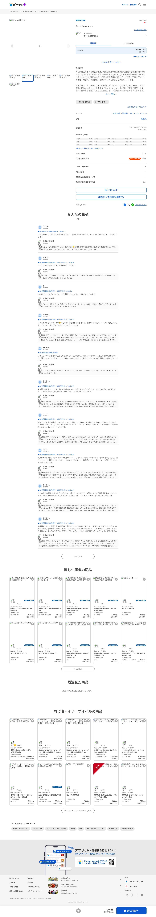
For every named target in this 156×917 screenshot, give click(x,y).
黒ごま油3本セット (52, 11)
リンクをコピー (141, 205)
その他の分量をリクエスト (111, 62)
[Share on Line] (132, 204)
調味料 (31, 11)
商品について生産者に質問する (111, 197)
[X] (127, 895)
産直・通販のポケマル (15, 11)
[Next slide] (68, 45)
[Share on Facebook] (124, 204)
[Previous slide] (12, 45)
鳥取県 (144, 119)
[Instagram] (132, 895)
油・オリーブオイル (40, 11)
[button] (111, 35)
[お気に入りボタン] (32, 579)
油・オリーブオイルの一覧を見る (78, 811)
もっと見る (78, 556)
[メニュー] (145, 4)
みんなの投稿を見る (140, 30)
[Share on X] (129, 205)
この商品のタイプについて (137, 107)
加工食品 (25, 11)
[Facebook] (137, 895)
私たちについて (111, 190)
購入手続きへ (133, 911)
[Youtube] (142, 895)
